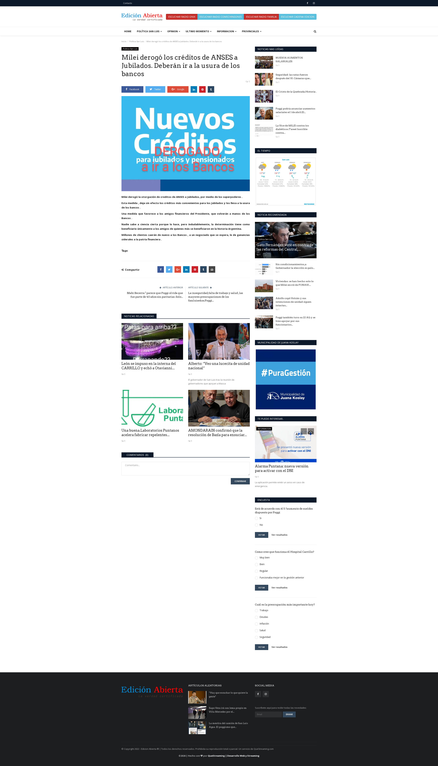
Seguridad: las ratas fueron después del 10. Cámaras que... (293, 76)
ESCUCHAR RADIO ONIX (181, 16)
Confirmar (240, 481)
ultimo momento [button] (198, 31)
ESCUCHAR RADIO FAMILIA (261, 16)
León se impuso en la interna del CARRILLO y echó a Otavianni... (148, 366)
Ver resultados (279, 534)
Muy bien (265, 557)
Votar (261, 535)
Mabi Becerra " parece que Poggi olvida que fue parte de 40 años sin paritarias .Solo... (155, 295)
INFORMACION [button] (226, 31)
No (261, 524)
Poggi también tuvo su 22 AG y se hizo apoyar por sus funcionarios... (295, 321)
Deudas (264, 617)
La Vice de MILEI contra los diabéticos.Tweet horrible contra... (292, 129)
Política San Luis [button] (148, 31)
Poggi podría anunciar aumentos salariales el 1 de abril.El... (295, 110)
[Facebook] (160, 269)
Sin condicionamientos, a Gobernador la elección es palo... (295, 266)
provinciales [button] (251, 31)
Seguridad (265, 637)
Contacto (127, 3)
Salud (263, 630)
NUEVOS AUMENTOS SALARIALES (289, 59)
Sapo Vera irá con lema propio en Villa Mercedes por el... (228, 710)
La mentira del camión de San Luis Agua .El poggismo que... (228, 725)
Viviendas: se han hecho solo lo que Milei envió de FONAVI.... (295, 283)
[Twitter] (169, 269)
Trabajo (264, 610)
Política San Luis (136, 41)
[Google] (178, 269)
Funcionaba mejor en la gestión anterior (282, 577)
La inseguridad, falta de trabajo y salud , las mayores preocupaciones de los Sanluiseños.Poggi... (215, 297)
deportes (262, 428)
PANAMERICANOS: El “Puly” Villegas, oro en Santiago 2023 (280, 468)
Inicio (123, 41)
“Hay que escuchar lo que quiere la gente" (228, 694)
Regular (264, 570)
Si (260, 518)
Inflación (264, 623)
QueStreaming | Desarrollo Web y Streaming (233, 755)
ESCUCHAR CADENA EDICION (297, 16)
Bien (262, 564)
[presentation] (304, 431)
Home (127, 31)
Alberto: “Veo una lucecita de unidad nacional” (219, 366)
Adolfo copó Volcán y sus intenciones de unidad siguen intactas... (293, 302)
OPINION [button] (172, 31)
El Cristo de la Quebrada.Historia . (296, 91)
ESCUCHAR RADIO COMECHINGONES (220, 16)
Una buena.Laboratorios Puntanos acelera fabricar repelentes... (150, 432)
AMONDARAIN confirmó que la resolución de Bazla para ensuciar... (217, 432)
